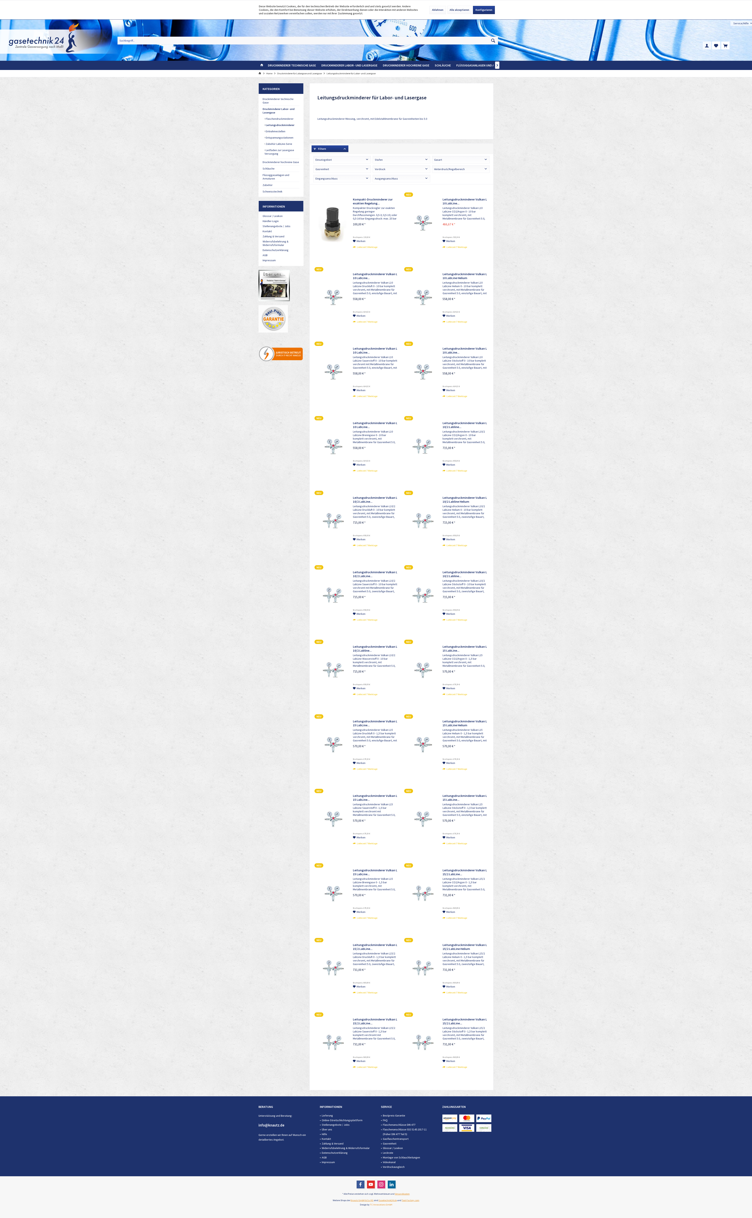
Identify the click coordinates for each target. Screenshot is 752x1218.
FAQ (385, 1120)
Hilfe (324, 1134)
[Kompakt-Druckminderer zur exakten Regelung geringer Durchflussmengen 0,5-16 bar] (332, 223)
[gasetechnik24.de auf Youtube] (281, 285)
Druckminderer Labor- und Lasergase (279, 110)
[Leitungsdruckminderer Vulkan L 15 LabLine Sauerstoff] (332, 820)
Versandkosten (402, 1193)
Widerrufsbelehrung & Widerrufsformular (275, 243)
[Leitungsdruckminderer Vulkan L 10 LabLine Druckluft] (332, 298)
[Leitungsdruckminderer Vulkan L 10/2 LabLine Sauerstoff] (332, 596)
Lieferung (327, 1115)
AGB (265, 255)
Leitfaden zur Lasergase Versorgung (279, 151)
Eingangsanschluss (326, 178)
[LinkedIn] (392, 1184)
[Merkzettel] (716, 45)
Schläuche (269, 168)
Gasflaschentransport (396, 1139)
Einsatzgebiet (323, 159)
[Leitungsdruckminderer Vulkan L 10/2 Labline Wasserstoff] (332, 671)
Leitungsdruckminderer (279, 125)
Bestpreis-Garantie (394, 1115)
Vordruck (380, 169)
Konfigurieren (483, 10)
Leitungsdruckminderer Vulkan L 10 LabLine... (465, 201)
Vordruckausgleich (394, 1167)
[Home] (261, 65)
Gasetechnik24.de (388, 1200)
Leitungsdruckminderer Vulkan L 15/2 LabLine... (465, 872)
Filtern (321, 149)
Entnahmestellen (275, 131)
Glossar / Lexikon (273, 216)
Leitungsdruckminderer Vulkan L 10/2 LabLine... (375, 499)
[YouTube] (371, 1184)
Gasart (438, 159)
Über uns (327, 1129)
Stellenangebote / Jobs (276, 226)
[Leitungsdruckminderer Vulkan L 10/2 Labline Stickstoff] (422, 596)
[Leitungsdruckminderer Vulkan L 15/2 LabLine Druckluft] (332, 969)
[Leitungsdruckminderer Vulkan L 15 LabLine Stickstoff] (422, 820)
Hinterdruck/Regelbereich (449, 169)
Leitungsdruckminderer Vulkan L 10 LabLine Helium (465, 276)
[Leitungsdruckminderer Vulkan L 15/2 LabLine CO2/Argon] (422, 894)
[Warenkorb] (725, 45)
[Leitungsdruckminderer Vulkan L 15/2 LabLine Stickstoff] (422, 1043)
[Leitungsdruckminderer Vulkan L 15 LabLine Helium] (422, 745)
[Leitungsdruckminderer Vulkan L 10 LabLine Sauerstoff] (332, 373)
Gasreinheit (322, 169)
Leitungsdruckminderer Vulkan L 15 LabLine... (465, 648)
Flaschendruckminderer (279, 119)
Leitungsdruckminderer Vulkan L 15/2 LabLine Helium (465, 947)
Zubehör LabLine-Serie (278, 144)
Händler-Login (271, 221)
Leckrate (388, 1153)
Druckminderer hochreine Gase (281, 162)
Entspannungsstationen (279, 137)
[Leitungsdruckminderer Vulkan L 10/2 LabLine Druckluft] (332, 522)
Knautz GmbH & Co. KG (362, 1200)
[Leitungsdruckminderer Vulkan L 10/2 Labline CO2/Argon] (422, 447)
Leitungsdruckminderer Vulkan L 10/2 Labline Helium (465, 499)
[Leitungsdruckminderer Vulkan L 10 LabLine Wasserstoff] (332, 447)
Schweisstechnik (272, 191)
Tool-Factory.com (410, 1200)
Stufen (379, 159)
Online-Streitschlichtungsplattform (342, 1120)
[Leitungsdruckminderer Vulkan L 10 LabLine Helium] (422, 298)
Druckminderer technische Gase (278, 100)
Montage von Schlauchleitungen (401, 1157)
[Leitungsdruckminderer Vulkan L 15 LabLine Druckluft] (332, 745)
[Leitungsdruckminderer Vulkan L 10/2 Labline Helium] (422, 522)
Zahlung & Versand (273, 236)
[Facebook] (360, 1184)
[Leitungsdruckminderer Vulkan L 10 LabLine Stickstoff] (422, 373)
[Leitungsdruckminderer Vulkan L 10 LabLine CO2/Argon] (422, 223)
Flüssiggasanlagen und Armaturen (276, 176)
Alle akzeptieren (459, 10)
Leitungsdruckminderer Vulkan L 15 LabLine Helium (465, 723)
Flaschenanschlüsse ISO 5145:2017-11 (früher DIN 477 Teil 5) (405, 1132)
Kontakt (267, 231)
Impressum (269, 260)
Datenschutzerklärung (275, 250)
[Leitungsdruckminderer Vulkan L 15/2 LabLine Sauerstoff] (332, 1043)
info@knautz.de (271, 1125)
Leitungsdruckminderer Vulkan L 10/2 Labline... (465, 425)
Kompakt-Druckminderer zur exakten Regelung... (373, 201)
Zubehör (268, 185)
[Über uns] (281, 319)
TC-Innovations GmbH (381, 1204)
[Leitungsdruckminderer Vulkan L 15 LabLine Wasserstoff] (332, 894)
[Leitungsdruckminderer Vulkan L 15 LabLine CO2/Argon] (422, 671)
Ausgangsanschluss (386, 178)
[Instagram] (381, 1184)
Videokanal (389, 1162)
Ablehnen (437, 10)
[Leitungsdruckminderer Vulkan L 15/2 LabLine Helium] (422, 969)
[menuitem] (741, 23)
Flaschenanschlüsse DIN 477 (399, 1124)
